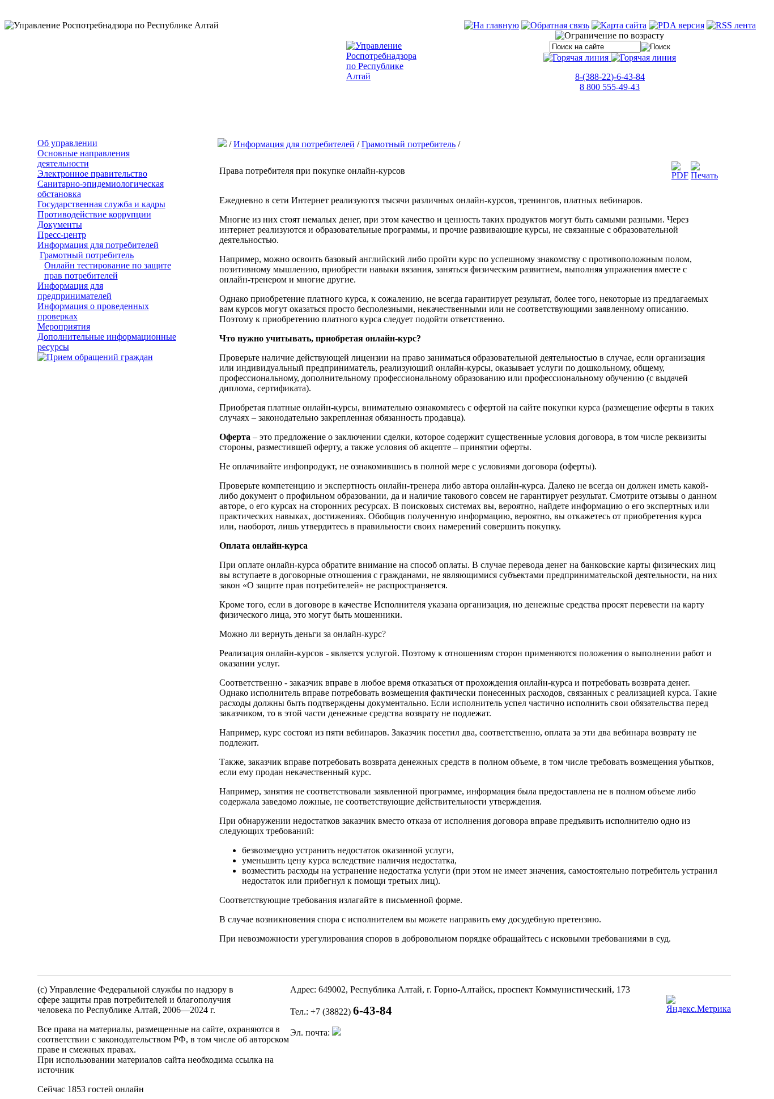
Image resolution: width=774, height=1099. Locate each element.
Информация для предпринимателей (74, 291)
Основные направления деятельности (83, 158)
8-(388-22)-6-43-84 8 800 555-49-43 (610, 82)
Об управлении (67, 143)
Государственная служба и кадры (101, 204)
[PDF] (679, 175)
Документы (59, 224)
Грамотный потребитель (87, 255)
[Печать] (704, 175)
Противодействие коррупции (94, 214)
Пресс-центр (61, 235)
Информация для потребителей (98, 245)
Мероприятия (63, 326)
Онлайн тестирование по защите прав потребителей (107, 270)
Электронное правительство (92, 173)
